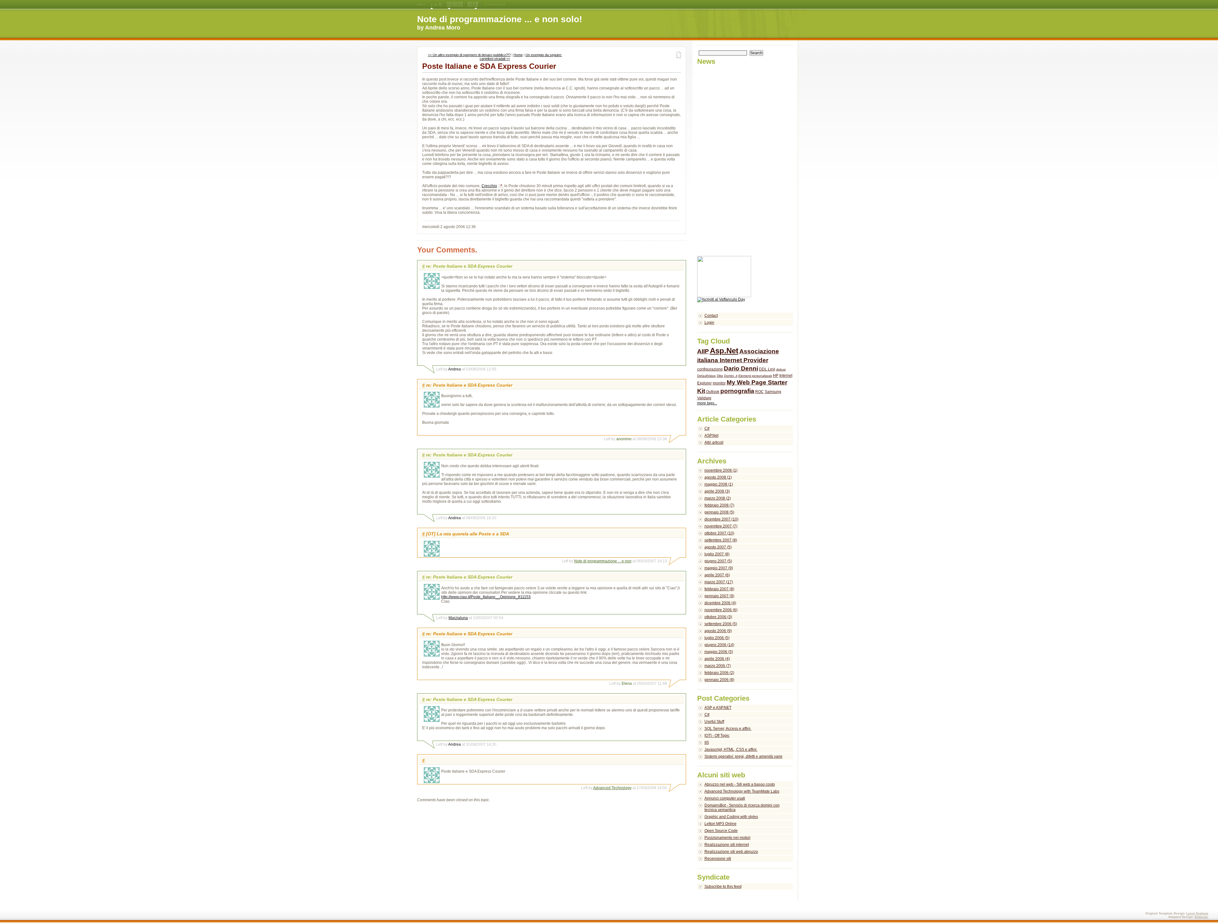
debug (781, 369)
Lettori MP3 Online (720, 824)
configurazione (710, 369)
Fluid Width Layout (454, 4)
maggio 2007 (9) (718, 568)
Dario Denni (741, 368)
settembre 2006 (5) (720, 624)
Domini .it (730, 375)
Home (518, 55)
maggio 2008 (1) (718, 484)
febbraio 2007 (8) (719, 589)
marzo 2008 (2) (717, 498)
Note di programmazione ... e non (603, 561)
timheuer (1201, 917)
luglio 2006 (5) (717, 638)
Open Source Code (721, 830)
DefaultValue (706, 375)
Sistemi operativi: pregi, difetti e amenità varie (743, 756)
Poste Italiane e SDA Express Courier (489, 66)
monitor (719, 383)
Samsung (773, 391)
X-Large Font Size (440, 4)
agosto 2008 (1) (718, 477)
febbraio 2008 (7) (719, 505)
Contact (711, 315)
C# (707, 428)
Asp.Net (724, 350)
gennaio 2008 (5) (719, 512)
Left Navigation (470, 4)
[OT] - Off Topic (717, 735)
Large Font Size (435, 4)
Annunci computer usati (724, 798)
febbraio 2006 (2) (719, 673)
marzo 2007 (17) (718, 582)
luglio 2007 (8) (717, 554)
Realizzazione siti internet (726, 844)
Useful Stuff (714, 721)
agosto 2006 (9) (718, 631)
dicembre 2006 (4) (720, 603)
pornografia (737, 391)
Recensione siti (717, 858)
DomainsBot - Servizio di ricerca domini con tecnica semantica (742, 807)
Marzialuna (458, 618)
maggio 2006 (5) (718, 652)
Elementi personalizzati (755, 375)
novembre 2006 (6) (720, 610)
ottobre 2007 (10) (719, 533)
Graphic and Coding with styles (731, 817)
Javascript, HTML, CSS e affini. (730, 749)
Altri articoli (714, 442)
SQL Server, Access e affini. (727, 728)
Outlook (712, 391)
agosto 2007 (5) (718, 547)
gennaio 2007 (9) (719, 596)
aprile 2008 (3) (717, 491)
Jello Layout (449, 4)
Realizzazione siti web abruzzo (731, 851)
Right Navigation (475, 4)
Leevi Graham (1197, 913)
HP (775, 375)
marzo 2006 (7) (717, 666)
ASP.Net (711, 435)
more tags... (707, 403)
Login (709, 322)
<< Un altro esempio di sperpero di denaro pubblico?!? (469, 55)
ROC (759, 391)
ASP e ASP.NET (717, 707)
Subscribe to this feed (723, 886)
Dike (720, 375)
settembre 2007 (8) (720, 540)
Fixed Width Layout (460, 4)
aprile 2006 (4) (717, 659)
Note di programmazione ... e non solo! (499, 19)
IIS (706, 742)
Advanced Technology (612, 788)
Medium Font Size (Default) (431, 4)
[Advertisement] (722, 161)
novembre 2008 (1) (720, 470)
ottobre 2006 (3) (718, 617)
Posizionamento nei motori (727, 837)
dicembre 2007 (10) (721, 519)
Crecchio (489, 186)
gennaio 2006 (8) (719, 680)
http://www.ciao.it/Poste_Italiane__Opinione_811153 (486, 597)
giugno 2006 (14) (719, 645)
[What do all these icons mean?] (421, 4)
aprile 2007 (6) (717, 575)
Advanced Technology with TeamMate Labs (741, 791)
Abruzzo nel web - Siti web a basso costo (739, 784)
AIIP (703, 351)
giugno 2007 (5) (718, 561)
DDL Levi (767, 369)
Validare (704, 398)
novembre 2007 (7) (720, 526)
